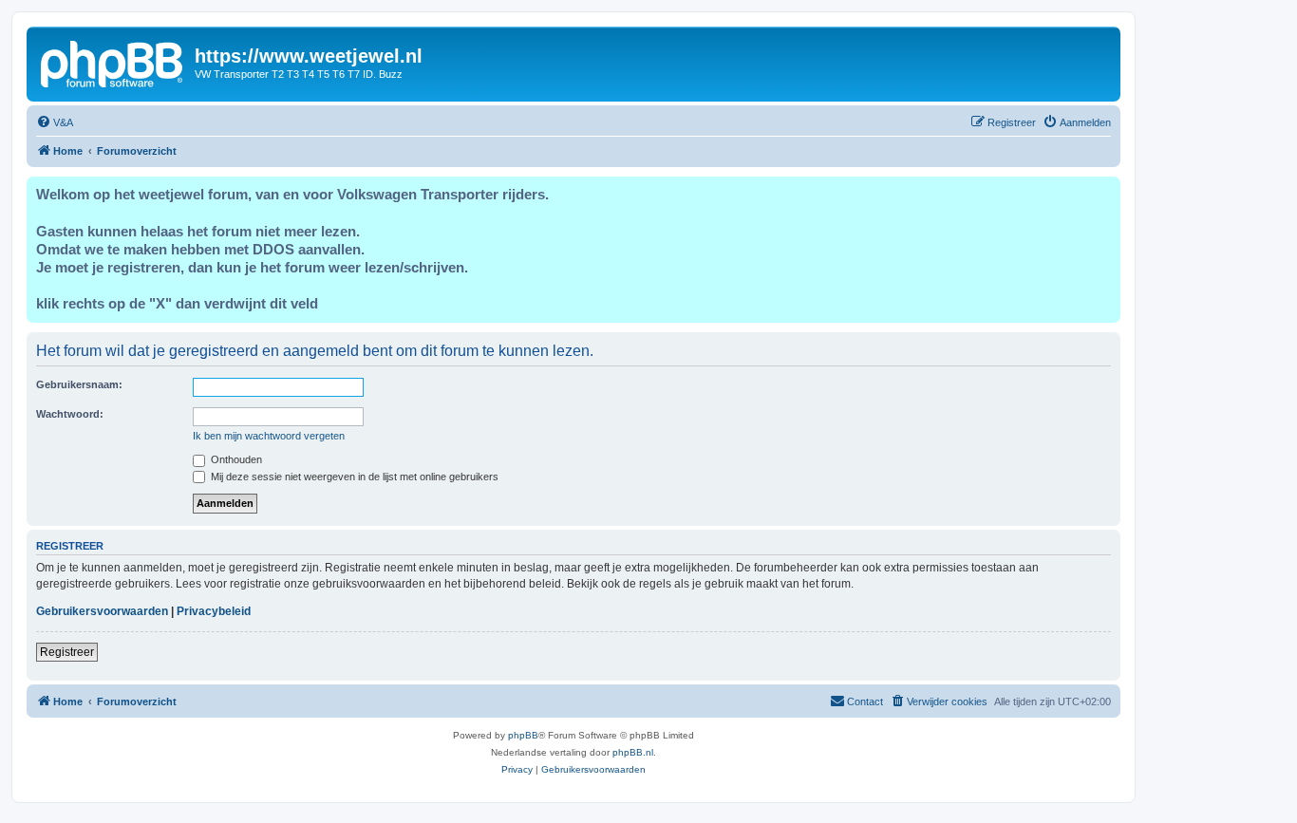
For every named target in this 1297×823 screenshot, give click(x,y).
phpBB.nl (632, 752)
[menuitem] (54, 122)
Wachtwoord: (69, 414)
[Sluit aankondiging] (1105, 191)
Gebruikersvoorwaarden (102, 611)
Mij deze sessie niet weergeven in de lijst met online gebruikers (353, 476)
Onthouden (235, 459)
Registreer (67, 652)
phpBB (523, 735)
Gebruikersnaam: (79, 384)
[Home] (113, 61)
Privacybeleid (214, 611)
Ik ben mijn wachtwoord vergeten (269, 435)
